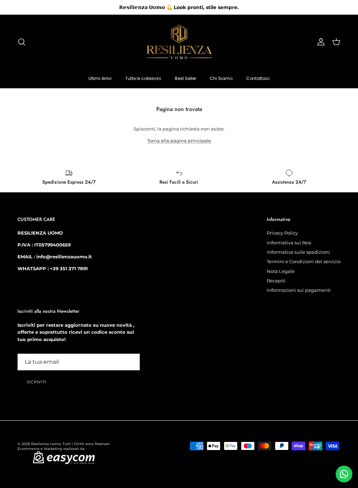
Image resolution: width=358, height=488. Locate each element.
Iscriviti (36, 381)
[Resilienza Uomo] (179, 42)
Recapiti (276, 280)
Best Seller (185, 78)
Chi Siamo (221, 78)
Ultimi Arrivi (100, 78)
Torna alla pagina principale (179, 140)
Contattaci (258, 78)
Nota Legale (281, 271)
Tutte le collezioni (143, 78)
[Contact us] (344, 474)
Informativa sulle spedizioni (298, 252)
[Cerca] (21, 42)
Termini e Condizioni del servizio (304, 261)
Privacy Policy (282, 233)
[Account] (319, 42)
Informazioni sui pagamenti (299, 290)
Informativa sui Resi (289, 242)
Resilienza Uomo (46, 444)
